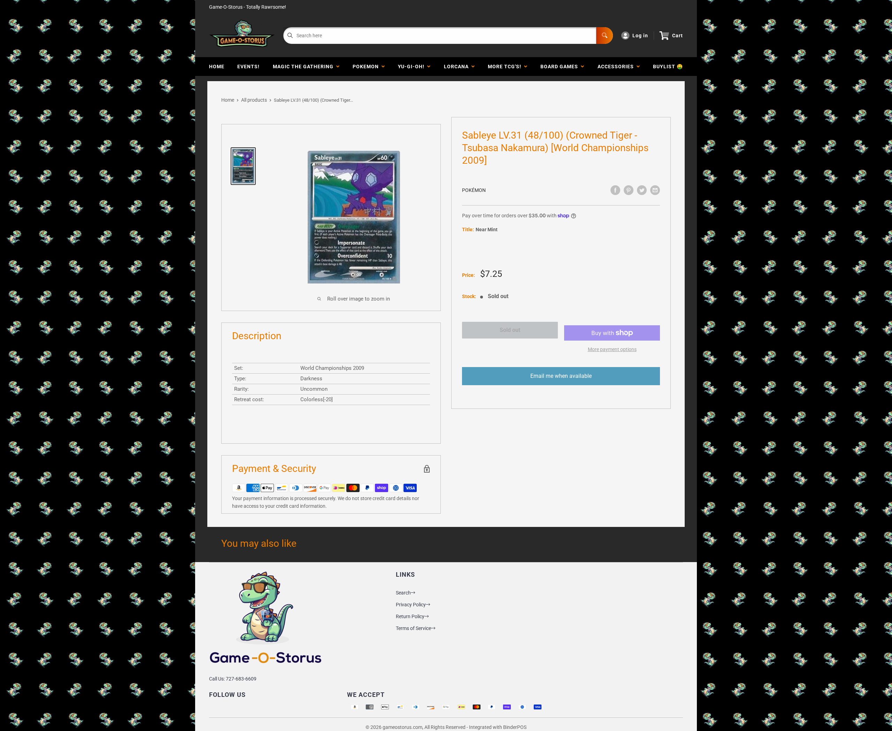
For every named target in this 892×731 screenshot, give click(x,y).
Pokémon (474, 190)
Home (216, 66)
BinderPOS (514, 727)
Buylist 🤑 (668, 66)
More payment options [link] (612, 349)
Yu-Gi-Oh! (412, 66)
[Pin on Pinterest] (628, 190)
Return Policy (410, 616)
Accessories (617, 66)
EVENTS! (248, 66)
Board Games (560, 66)
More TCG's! (506, 66)
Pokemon (367, 66)
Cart (677, 35)
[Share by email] (655, 190)
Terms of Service (413, 628)
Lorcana (457, 66)
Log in (640, 35)
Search (403, 593)
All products (254, 100)
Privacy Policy (411, 604)
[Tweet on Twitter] (642, 190)
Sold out (510, 330)
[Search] (604, 35)
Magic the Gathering (304, 66)
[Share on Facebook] (615, 190)
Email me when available (561, 376)
